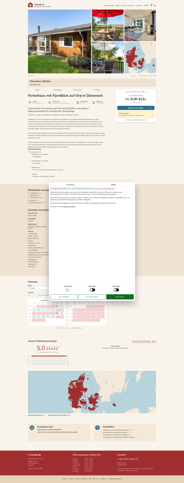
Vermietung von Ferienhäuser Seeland (115, 432)
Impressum (103, 479)
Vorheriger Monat (29, 295)
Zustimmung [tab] (70, 184)
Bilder (37, 90)
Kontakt (71, 479)
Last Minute (139, 5)
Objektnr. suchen (121, 5)
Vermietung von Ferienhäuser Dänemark (116, 430)
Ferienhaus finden (109, 5)
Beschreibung (57, 90)
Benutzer (155, 5)
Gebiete (146, 5)
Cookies (64, 479)
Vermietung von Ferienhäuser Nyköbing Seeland (118, 437)
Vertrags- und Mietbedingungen (136, 120)
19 (57, 313)
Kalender (97, 90)
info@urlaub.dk (121, 465)
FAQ (90, 479)
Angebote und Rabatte (115, 479)
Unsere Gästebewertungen (133, 92)
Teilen (135, 76)
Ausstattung (77, 90)
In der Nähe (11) (35, 84)
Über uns (95, 479)
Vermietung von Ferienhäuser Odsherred (116, 435)
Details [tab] (113, 184)
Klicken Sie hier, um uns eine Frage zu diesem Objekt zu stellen (57, 432)
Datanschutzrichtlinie (68, 206)
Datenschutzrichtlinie (81, 479)
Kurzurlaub (130, 5)
